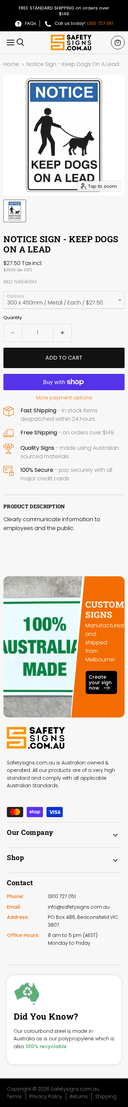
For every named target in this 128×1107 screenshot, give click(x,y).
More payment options (64, 397)
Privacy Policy (45, 1096)
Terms (14, 1096)
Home (11, 64)
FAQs (30, 23)
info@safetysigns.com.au (79, 907)
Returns (79, 1096)
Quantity (12, 317)
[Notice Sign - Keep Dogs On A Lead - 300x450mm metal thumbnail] (15, 211)
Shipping (105, 1096)
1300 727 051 (100, 23)
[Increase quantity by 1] (63, 333)
